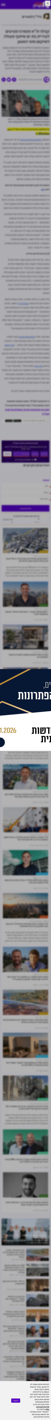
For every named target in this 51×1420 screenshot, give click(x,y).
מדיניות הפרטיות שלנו (42, 1407)
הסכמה (15, 1401)
